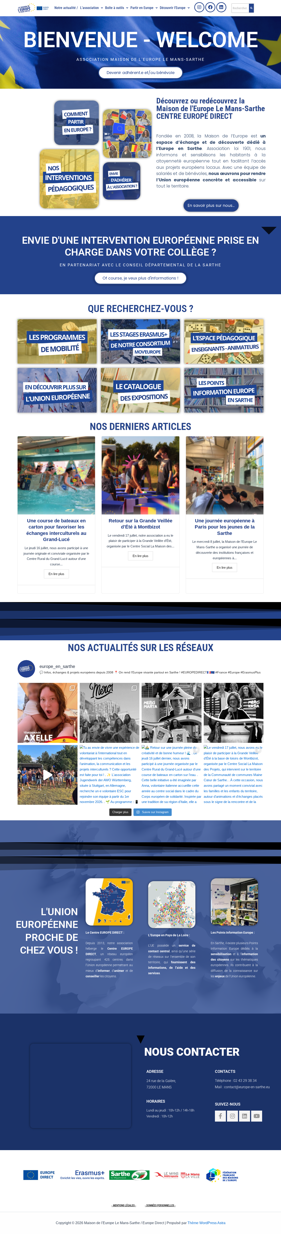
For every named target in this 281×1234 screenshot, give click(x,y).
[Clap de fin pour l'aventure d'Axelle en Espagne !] (47, 713)
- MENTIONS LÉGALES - (124, 1205)
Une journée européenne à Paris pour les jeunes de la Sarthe (225, 527)
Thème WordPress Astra (206, 1223)
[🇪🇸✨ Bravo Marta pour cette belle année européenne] (172, 713)
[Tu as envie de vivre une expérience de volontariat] (110, 775)
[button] (91, 8)
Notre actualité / (66, 8)
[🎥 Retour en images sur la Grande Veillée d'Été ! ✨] (47, 775)
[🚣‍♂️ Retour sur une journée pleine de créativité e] (172, 775)
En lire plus (56, 574)
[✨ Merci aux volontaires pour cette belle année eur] (110, 713)
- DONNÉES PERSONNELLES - (160, 1205)
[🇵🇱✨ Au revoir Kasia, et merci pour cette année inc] (234, 713)
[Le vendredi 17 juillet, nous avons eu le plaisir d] (234, 775)
